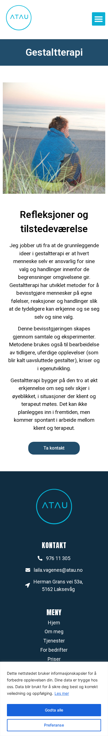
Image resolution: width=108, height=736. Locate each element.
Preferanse (54, 725)
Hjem (54, 622)
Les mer (62, 693)
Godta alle (54, 710)
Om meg (54, 631)
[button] (98, 19)
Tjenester (54, 641)
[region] (54, 699)
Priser (54, 659)
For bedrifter (54, 650)
